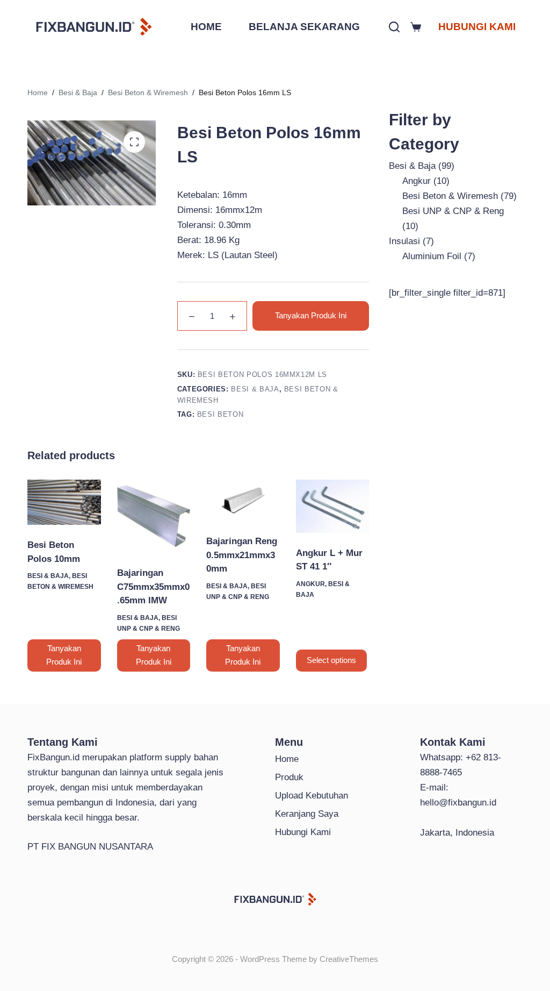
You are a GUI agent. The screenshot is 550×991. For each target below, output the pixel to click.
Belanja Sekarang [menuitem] (304, 26)
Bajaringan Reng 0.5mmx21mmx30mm (241, 555)
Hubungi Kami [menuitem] (477, 26)
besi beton (220, 414)
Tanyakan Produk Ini (310, 315)
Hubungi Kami (303, 832)
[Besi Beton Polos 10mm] (63, 502)
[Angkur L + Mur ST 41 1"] (332, 506)
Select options (331, 660)
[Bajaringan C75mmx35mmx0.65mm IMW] (153, 516)
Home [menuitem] (206, 26)
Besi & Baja (255, 389)
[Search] (394, 27)
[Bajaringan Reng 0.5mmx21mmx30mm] (242, 501)
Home (287, 759)
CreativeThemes (349, 959)
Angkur (310, 584)
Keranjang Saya (306, 814)
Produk (289, 777)
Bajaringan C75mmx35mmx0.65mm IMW (153, 586)
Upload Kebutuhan (311, 795)
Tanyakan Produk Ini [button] (64, 655)
